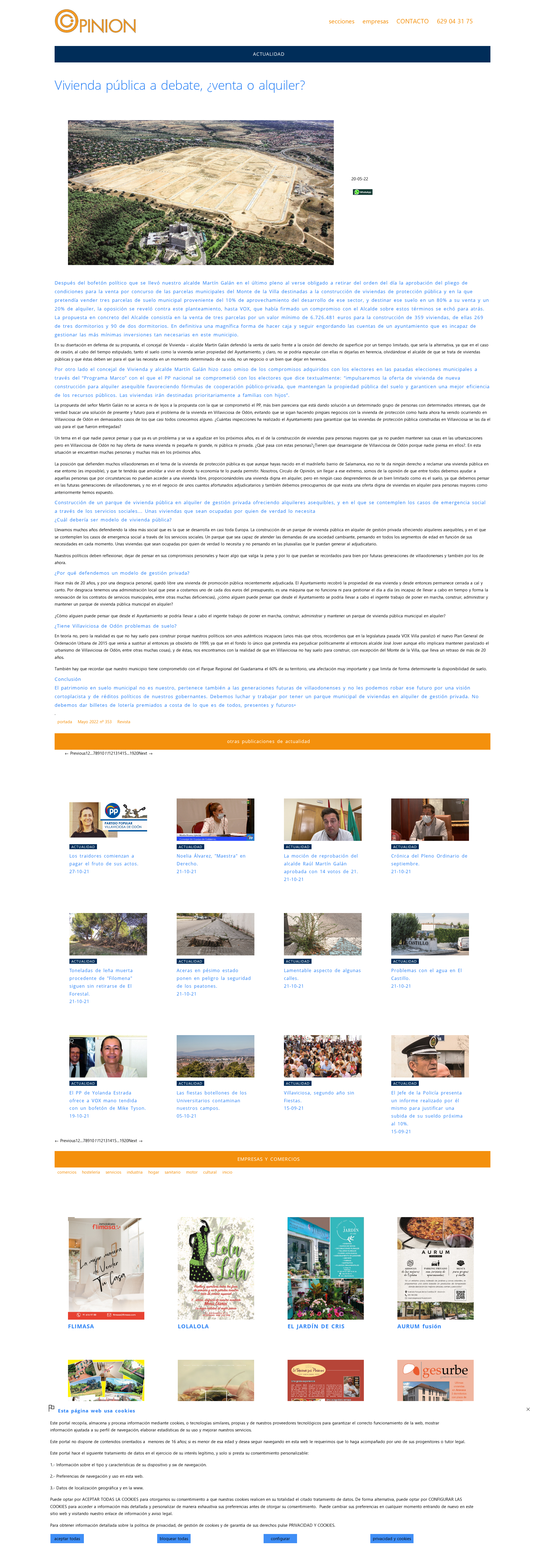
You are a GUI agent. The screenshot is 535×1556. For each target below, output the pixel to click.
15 (124, 753)
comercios (66, 1172)
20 (136, 753)
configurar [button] (280, 1538)
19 (132, 753)
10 (102, 753)
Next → (145, 753)
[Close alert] (528, 1407)
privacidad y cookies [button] (392, 1538)
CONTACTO (413, 21)
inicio (227, 1172)
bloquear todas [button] (174, 1538)
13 (115, 753)
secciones (341, 21)
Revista (123, 721)
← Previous (75, 753)
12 (111, 753)
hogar (153, 1172)
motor (192, 1172)
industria (135, 1172)
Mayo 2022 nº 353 (95, 721)
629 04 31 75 (455, 21)
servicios (113, 1172)
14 (120, 753)
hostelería (91, 1172)
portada (64, 721)
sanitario (173, 1172)
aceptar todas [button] (67, 1538)
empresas (375, 21)
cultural (210, 1172)
